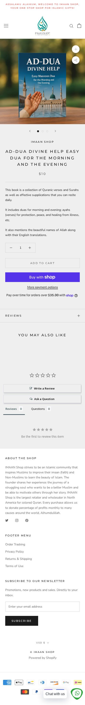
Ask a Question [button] (44, 399)
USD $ (40, 642)
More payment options (42, 287)
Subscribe (22, 620)
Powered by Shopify (42, 658)
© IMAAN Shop (42, 652)
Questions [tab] (38, 409)
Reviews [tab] (11, 409)
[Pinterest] (26, 520)
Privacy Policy (14, 552)
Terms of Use (14, 566)
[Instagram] (16, 520)
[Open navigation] (6, 25)
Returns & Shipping (18, 559)
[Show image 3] (47, 131)
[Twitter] (6, 520)
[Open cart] (79, 25)
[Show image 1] (38, 131)
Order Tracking (15, 544)
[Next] (55, 131)
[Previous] (30, 131)
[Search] (71, 26)
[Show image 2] (43, 131)
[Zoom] (76, 49)
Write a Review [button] (44, 388)
